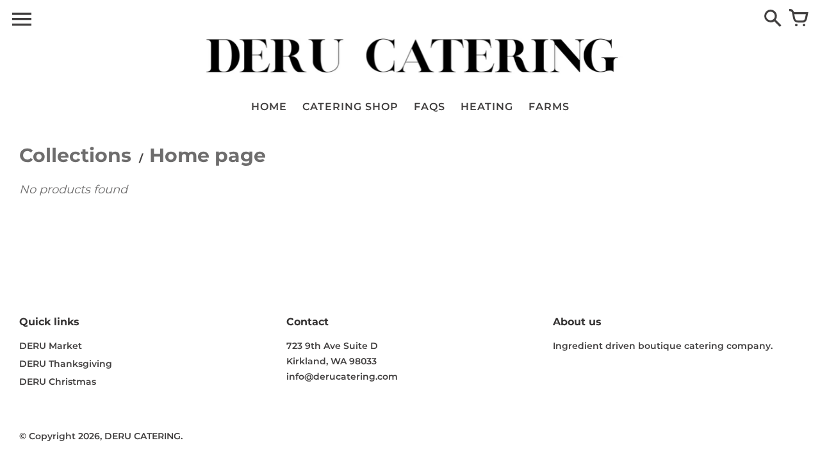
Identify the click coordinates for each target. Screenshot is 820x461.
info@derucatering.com (342, 376)
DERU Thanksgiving (65, 363)
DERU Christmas (57, 381)
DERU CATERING (142, 436)
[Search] (772, 19)
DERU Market (50, 346)
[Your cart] (798, 19)
